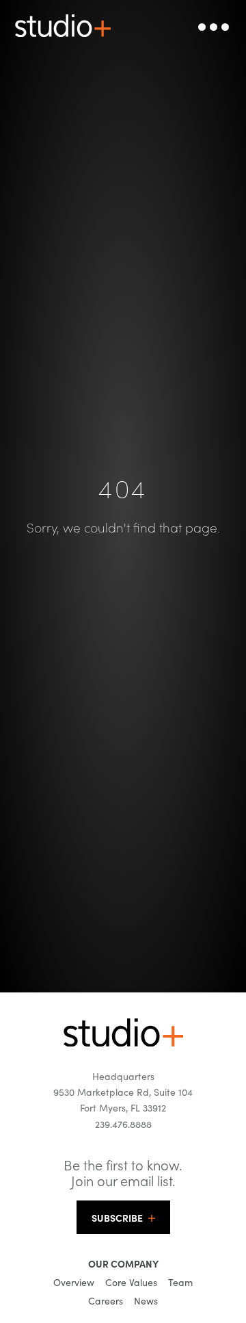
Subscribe (117, 1217)
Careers (105, 1300)
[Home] (123, 1042)
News (146, 1300)
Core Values (131, 1282)
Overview (73, 1282)
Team (180, 1282)
